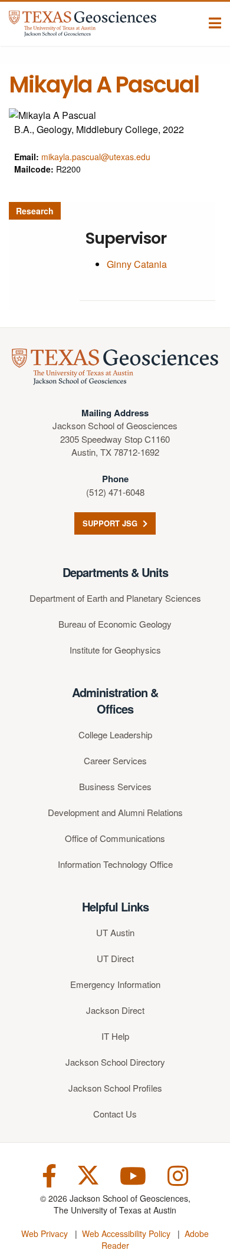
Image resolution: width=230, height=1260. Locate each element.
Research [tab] (35, 211)
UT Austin (115, 932)
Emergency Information (115, 984)
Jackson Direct (115, 1010)
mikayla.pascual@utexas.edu (95, 157)
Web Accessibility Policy (126, 1233)
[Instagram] (177, 1174)
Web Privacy (44, 1233)
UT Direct (115, 958)
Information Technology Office (115, 864)
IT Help (115, 1036)
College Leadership (115, 734)
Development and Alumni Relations (115, 812)
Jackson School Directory (115, 1062)
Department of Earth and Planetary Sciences (115, 598)
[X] (88, 1174)
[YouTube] (133, 1174)
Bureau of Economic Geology (115, 624)
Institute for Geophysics (115, 650)
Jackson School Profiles (115, 1088)
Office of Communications (115, 838)
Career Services (115, 760)
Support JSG (111, 523)
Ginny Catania (137, 264)
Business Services (115, 786)
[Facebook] (49, 1174)
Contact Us (115, 1114)
